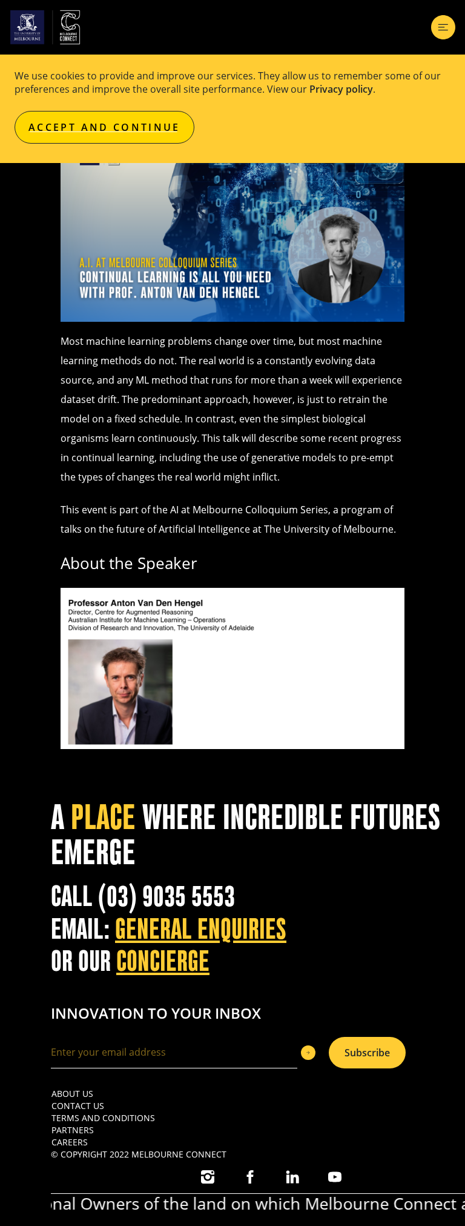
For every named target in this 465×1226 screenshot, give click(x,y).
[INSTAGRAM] (207, 1177)
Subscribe (367, 1052)
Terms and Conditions (103, 1118)
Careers (69, 1142)
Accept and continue (104, 127)
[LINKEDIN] (292, 1177)
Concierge (162, 961)
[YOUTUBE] (334, 1177)
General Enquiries (200, 929)
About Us (72, 1093)
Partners (72, 1130)
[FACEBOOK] (250, 1177)
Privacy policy (341, 89)
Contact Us (77, 1105)
